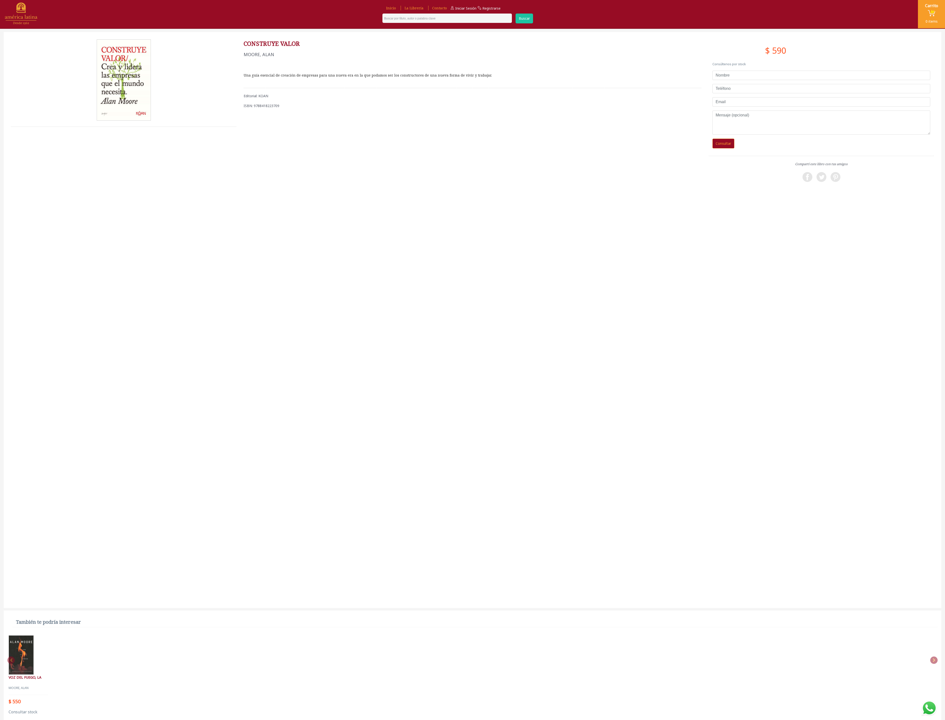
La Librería (414, 8)
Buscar (524, 18)
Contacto (439, 8)
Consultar (723, 143)
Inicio (391, 8)
